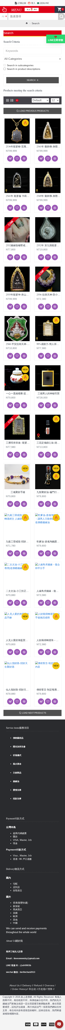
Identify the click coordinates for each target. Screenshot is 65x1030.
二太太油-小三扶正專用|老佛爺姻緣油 (18, 590)
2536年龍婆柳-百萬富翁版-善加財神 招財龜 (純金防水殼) (18, 146)
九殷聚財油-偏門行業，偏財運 (48, 492)
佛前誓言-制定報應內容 (48, 689)
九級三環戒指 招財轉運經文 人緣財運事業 (18, 541)
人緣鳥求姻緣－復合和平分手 (48, 590)
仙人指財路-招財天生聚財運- (18, 689)
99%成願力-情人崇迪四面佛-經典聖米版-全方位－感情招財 (48, 344)
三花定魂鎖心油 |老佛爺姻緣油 (48, 442)
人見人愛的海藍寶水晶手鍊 (18, 640)
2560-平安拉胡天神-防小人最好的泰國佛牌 (18, 344)
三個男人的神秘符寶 (48, 393)
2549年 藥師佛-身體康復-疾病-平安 (48, 195)
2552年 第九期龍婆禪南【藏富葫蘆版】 (48, 245)
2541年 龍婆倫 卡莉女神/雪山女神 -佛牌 (18, 195)
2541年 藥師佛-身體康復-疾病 (48, 146)
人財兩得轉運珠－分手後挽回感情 (48, 640)
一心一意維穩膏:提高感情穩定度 (18, 393)
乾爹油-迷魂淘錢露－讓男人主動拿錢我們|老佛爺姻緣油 (48, 541)
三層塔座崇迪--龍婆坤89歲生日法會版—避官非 (18, 442)
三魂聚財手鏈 (18, 492)
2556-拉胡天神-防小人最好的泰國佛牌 (48, 294)
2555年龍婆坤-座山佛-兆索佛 (18, 294)
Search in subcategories (20, 65)
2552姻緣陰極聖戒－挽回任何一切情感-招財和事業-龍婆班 (18, 245)
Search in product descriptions (23, 69)
